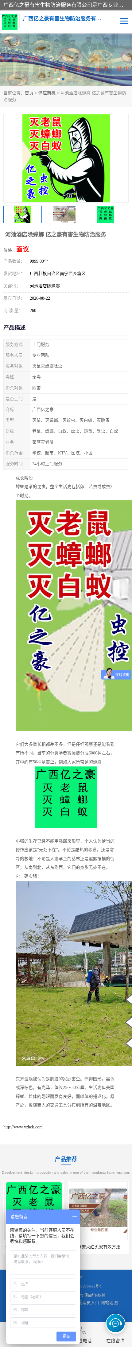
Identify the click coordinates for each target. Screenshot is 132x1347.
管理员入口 (88, 1302)
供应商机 (47, 93)
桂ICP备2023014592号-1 (83, 1286)
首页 (29, 93)
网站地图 (109, 1302)
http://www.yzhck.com (23, 1127)
